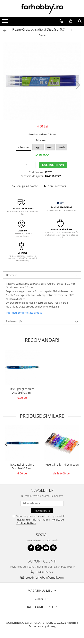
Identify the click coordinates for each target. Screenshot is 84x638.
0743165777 (44, 572)
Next (78, 85)
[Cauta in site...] (79, 21)
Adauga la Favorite (26, 186)
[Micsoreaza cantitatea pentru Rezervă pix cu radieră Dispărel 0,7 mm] (21, 165)
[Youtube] (45, 547)
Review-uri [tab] (14, 321)
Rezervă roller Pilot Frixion (62, 464)
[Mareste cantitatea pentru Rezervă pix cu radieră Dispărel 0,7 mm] (33, 165)
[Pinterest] (38, 547)
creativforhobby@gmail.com (44, 577)
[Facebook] (31, 547)
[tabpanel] (42, 81)
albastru (23, 147)
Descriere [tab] (11, 275)
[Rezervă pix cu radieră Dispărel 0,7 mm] (42, 81)
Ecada (42, 35)
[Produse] (5, 22)
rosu (50, 147)
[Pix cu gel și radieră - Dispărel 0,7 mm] (22, 367)
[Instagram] (53, 547)
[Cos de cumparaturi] (71, 21)
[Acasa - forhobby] (42, 8)
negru (38, 147)
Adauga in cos (53, 165)
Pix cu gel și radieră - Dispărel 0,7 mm (22, 390)
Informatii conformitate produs (24, 312)
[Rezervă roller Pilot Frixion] (61, 443)
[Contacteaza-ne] (61, 21)
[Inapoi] (3, 30)
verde (61, 147)
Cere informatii (56, 186)
